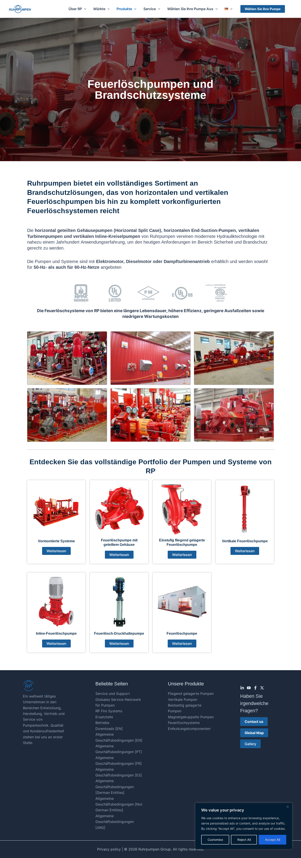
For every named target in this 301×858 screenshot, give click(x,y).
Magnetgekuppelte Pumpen (191, 717)
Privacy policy (109, 849)
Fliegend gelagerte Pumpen (191, 693)
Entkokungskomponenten (189, 728)
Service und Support (112, 693)
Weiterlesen (56, 551)
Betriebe (102, 722)
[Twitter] (262, 688)
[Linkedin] (242, 688)
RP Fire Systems (108, 711)
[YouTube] (249, 688)
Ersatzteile (104, 717)
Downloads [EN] (109, 728)
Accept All (272, 839)
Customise (215, 839)
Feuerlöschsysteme (184, 722)
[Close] (287, 806)
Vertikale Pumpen (182, 699)
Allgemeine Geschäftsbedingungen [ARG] (114, 822)
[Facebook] (255, 688)
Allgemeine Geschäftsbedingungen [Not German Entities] (118, 804)
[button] (84, 9)
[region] (243, 826)
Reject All (244, 839)
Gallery (250, 744)
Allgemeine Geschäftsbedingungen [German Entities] (114, 787)
